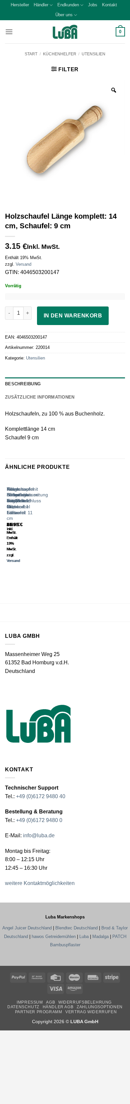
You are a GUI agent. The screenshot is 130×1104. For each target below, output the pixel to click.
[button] (9, 32)
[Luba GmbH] (38, 724)
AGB (50, 1002)
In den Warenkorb (73, 315)
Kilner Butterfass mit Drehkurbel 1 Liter (18, 501)
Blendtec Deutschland (76, 927)
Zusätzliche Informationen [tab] (39, 397)
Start (31, 54)
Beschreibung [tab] (23, 383)
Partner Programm (38, 1012)
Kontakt (109, 4)
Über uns (64, 14)
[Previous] (8, 526)
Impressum (30, 1002)
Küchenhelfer (59, 54)
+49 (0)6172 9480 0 (39, 820)
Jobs (92, 4)
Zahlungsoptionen (100, 1007)
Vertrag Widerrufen (91, 1012)
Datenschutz (23, 1007)
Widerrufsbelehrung (85, 1002)
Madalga (100, 936)
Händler (41, 4)
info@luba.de (38, 835)
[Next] (26, 526)
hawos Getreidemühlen (54, 936)
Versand (23, 264)
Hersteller (20, 4)
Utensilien (93, 54)
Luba (84, 936)
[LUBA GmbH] (65, 32)
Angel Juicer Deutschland (27, 927)
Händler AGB (58, 1007)
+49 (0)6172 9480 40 (40, 796)
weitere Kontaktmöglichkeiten (40, 883)
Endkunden (68, 4)
